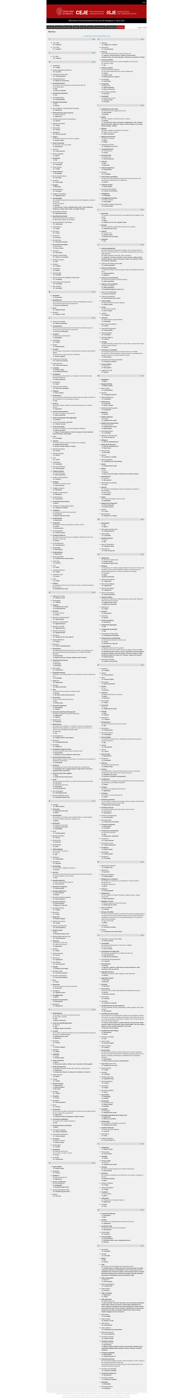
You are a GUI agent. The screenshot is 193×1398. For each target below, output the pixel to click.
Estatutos (58, 479)
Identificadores (100, 27)
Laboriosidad (59, 224)
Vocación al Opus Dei (118, 1312)
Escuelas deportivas (87, 432)
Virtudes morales (59, 140)
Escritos (58, 837)
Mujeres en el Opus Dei (61, 905)
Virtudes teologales (60, 356)
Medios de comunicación (62, 80)
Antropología (58, 173)
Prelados (142, 57)
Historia (57, 526)
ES (143, 27)
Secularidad (62, 90)
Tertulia (104, 1167)
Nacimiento (106, 165)
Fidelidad (56, 1054)
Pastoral (58, 121)
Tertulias (57, 105)
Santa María (59, 252)
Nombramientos (60, 346)
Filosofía (62, 446)
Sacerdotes (59, 191)
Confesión (56, 510)
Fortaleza (58, 266)
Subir (93, 39)
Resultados (67, 27)
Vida (56, 88)
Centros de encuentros (62, 361)
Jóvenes (104, 225)
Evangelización (58, 995)
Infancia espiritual (59, 1087)
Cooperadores (58, 552)
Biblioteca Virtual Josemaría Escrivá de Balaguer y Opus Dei (96, 20)
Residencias (59, 110)
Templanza (105, 1147)
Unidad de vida (108, 867)
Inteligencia (56, 209)
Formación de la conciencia (62, 1125)
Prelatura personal (108, 76)
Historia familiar (108, 49)
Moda (103, 464)
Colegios (58, 67)
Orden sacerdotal (107, 620)
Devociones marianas (65, 657)
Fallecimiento (59, 670)
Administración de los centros (63, 113)
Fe (53, 1045)
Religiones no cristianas (110, 44)
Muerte (67, 209)
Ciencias (55, 441)
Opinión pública (60, 619)
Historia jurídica (59, 528)
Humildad (58, 275)
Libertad (62, 209)
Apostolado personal (61, 213)
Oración (104, 611)
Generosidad (57, 1167)
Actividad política (59, 83)
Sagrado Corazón (76, 657)
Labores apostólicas (60, 379)
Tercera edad (59, 182)
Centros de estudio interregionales (65, 418)
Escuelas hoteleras (58, 434)
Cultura (58, 228)
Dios (57, 261)
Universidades (67, 434)
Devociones (58, 186)
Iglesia (57, 155)
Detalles (76, 27)
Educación (56, 823)
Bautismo (56, 296)
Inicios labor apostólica (117, 57)
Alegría (55, 137)
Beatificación (57, 300)
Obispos (58, 342)
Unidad (131, 655)
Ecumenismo (57, 815)
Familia (55, 1031)
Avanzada (58, 27)
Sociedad (58, 602)
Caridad (58, 169)
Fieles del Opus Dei (61, 134)
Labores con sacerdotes (62, 257)
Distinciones (57, 724)
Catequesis (56, 374)
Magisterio (116, 124)
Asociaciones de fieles (62, 242)
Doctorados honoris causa (62, 757)
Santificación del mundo (61, 444)
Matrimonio (64, 371)
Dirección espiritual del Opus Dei (64, 712)
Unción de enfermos (60, 788)
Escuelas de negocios (76, 432)
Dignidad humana (73, 207)
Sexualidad (76, 209)
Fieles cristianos (59, 248)
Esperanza (56, 917)
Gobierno (56, 1175)
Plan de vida (105, 754)
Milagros (57, 1028)
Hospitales (58, 721)
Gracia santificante (87, 207)
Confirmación (57, 518)
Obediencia (59, 746)
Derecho (57, 446)
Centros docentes (60, 151)
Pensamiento (105, 722)
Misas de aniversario (60, 1020)
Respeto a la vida (60, 314)
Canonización (57, 326)
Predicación (106, 698)
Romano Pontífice (106, 126)
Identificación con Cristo (109, 109)
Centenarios (57, 395)
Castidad (56, 368)
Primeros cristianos (108, 824)
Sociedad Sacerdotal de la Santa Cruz (113, 289)
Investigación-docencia (62, 742)
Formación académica (62, 973)
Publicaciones (111, 27)
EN (146, 27)
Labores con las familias (110, 191)
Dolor (80, 207)
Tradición (114, 126)
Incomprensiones (60, 545)
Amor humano (58, 172)
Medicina (67, 446)
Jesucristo (58, 237)
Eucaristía (58, 72)
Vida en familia (137, 655)
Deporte (55, 605)
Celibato (56, 391)
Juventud (104, 239)
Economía (56, 809)
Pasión (57, 567)
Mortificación (59, 1006)
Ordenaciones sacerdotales (132, 57)
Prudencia (104, 848)
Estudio (55, 967)
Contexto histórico (59, 535)
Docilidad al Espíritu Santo (62, 749)
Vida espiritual (59, 146)
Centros (55, 403)
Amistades (56, 158)
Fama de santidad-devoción (63, 646)
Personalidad (106, 737)
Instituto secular (107, 75)
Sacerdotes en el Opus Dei (83, 1072)
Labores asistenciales (61, 323)
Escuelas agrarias (64, 432)
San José (84, 657)
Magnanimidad (106, 384)
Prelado (140, 653)
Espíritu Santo (65, 695)
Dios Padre (58, 178)
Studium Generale (60, 424)
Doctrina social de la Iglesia (62, 773)
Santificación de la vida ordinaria (64, 558)
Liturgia (58, 125)
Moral (82, 769)
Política (57, 90)
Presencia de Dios (60, 532)
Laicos (74, 1064)
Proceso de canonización (61, 305)
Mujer (71, 209)
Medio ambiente (60, 806)
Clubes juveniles (60, 468)
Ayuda (140, 27)
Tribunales (125, 655)
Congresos (56, 523)
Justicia (57, 576)
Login (144, 2)
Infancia (104, 162)
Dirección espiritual (60, 515)
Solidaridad (120, 1026)
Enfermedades (58, 849)
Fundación (58, 44)
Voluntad (82, 209)
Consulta (50, 27)
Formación (58, 419)
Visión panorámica (61, 76)
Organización (58, 116)
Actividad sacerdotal (60, 102)
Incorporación (59, 499)
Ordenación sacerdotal (109, 629)
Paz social (58, 1196)
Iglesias (104, 129)
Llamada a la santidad (62, 507)
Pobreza (58, 270)
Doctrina (57, 205)
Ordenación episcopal (108, 625)
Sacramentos (58, 297)
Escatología (59, 438)
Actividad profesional (60, 93)
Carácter (58, 129)
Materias (121, 27)
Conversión (57, 548)
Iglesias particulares (61, 687)
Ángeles (55, 185)
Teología (73, 446)
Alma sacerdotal (58, 143)
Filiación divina (59, 703)
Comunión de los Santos (61, 501)
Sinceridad (106, 101)
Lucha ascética (106, 364)
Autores (90, 27)
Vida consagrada (87, 1064)
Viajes (105, 1180)
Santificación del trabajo (61, 968)
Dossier (83, 27)
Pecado (68, 515)
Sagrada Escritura (60, 195)
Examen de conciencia (60, 1000)
